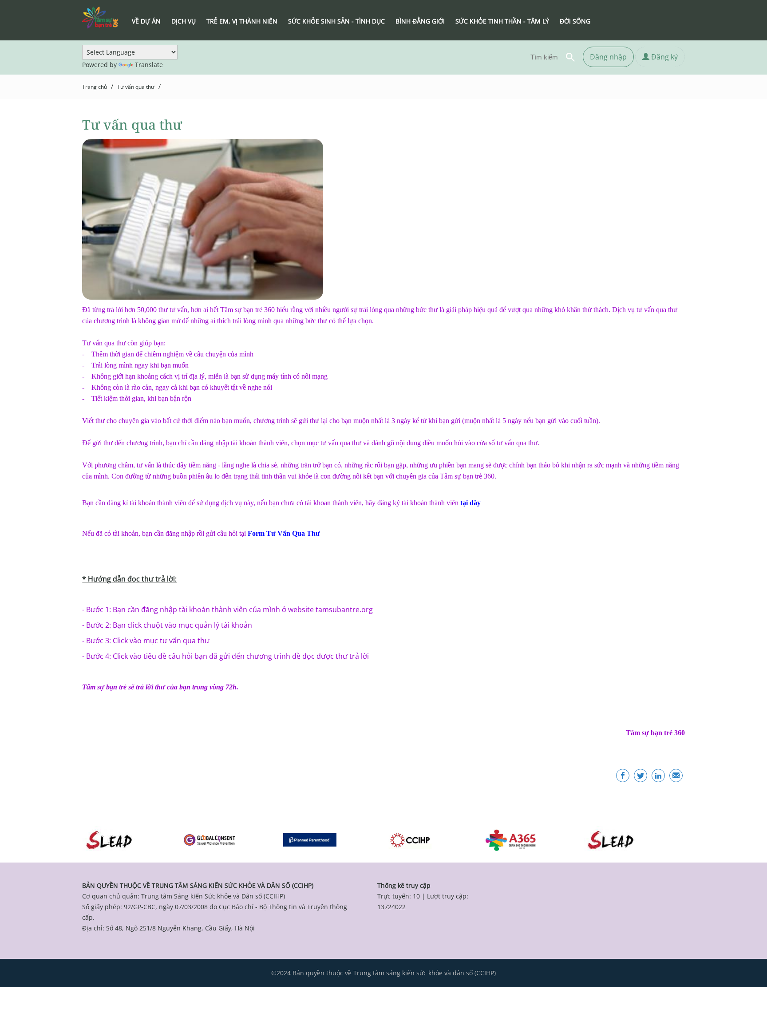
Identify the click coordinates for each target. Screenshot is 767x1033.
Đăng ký (663, 57)
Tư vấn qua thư (135, 87)
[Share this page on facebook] (622, 775)
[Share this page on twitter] (640, 775)
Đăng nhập (608, 57)
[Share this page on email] (676, 775)
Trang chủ (94, 87)
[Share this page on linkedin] (658, 775)
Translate (149, 64)
